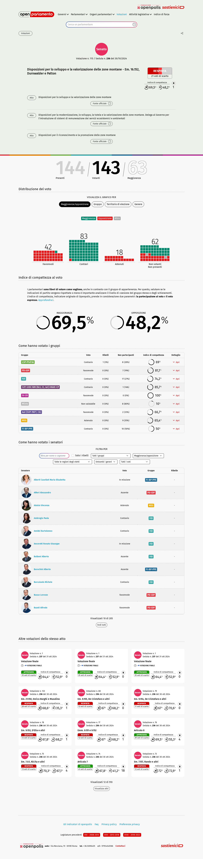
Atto (32, 97)
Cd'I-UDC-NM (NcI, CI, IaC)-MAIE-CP (40, 387)
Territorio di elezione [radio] (118, 204)
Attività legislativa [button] (139, 14)
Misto (25, 403)
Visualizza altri (101, 788)
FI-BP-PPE (27, 428)
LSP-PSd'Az (28, 362)
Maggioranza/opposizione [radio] (75, 204)
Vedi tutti (101, 625)
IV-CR (25, 395)
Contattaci (120, 846)
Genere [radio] (138, 204)
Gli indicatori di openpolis (77, 824)
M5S (24, 420)
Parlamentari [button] (78, 14)
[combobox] (101, 24)
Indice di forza (161, 14)
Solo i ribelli (82, 455)
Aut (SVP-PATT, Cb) (31, 412)
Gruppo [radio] (98, 204)
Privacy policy (109, 824)
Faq (97, 824)
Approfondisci (45, 300)
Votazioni (122, 14)
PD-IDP (25, 370)
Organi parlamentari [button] (101, 14)
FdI (23, 378)
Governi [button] (62, 14)
